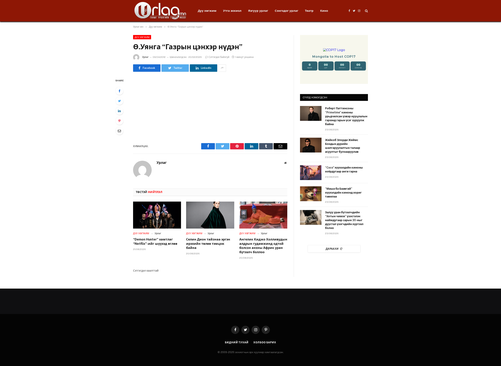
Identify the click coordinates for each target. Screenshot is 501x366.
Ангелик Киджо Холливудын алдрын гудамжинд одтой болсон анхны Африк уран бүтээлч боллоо (263, 246)
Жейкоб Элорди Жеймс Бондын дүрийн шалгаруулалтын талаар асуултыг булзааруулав (342, 145)
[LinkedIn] (119, 111)
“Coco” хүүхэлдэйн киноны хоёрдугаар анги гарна (344, 169)
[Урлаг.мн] (160, 11)
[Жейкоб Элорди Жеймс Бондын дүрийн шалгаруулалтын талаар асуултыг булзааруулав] (311, 145)
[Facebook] (119, 91)
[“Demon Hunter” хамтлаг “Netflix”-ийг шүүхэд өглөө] (157, 215)
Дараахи (332, 248)
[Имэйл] (119, 131)
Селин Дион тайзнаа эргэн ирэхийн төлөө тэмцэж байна (208, 244)
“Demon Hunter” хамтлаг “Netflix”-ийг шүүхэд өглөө (155, 242)
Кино (324, 10)
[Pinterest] (119, 121)
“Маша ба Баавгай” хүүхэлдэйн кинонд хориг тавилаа (343, 192)
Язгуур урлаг (258, 10)
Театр (309, 10)
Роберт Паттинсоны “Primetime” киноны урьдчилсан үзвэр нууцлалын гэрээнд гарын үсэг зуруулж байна (346, 116)
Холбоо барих (264, 342)
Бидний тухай (237, 342)
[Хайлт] (366, 10)
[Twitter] (119, 101)
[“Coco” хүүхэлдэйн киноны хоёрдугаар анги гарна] (311, 172)
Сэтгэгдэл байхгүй (219, 57)
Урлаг (145, 57)
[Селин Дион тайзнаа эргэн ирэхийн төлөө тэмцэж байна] (210, 215)
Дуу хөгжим (207, 10)
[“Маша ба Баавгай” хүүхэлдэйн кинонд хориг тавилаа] (311, 193)
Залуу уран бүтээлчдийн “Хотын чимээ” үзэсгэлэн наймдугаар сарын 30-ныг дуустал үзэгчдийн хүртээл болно (344, 220)
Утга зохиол (232, 10)
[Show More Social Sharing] (222, 68)
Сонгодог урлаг (286, 10)
